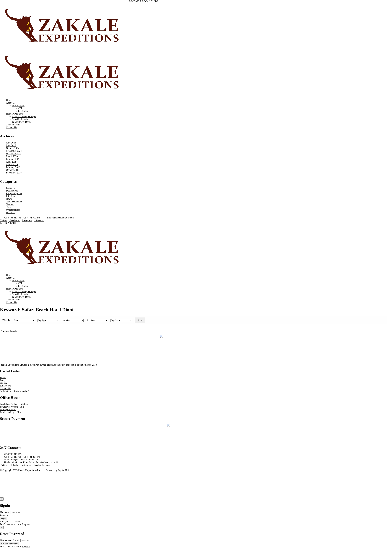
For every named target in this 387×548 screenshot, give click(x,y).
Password (4, 515)
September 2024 (14, 151)
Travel (9, 207)
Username (5, 512)
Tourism (10, 204)
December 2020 (13, 153)
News (9, 199)
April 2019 (11, 161)
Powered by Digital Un (57, 470)
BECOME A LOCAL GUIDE (143, 1)
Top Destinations (14, 201)
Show (140, 320)
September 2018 (14, 172)
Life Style (10, 196)
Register (26, 524)
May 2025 (11, 145)
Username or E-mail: (10, 540)
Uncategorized (13, 209)
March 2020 (12, 156)
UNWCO (10, 212)
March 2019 (12, 164)
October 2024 (12, 148)
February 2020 (13, 159)
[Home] (62, 270)
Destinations (12, 190)
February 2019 (13, 167)
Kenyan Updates (14, 193)
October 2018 (12, 170)
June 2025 (11, 142)
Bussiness (10, 188)
